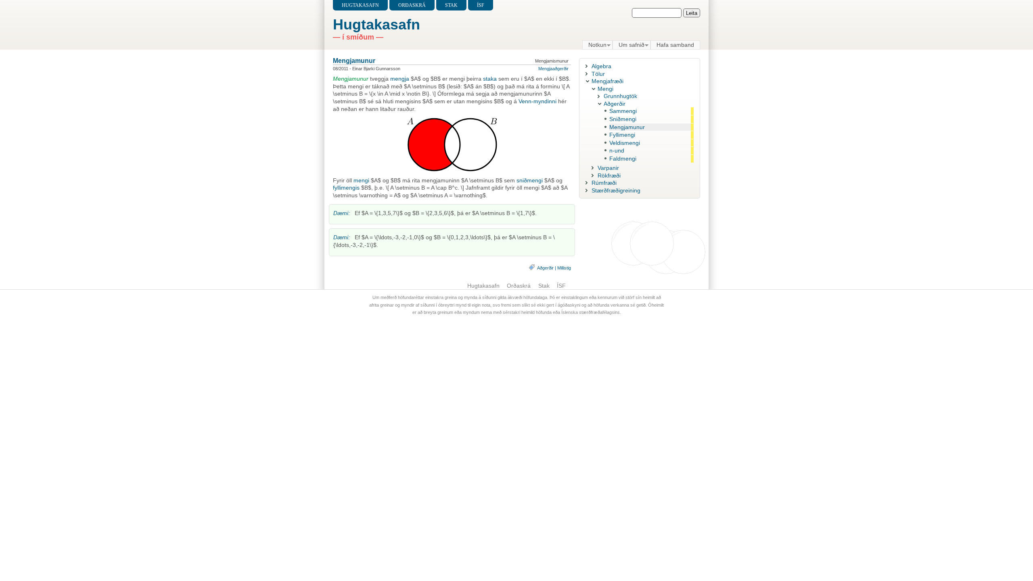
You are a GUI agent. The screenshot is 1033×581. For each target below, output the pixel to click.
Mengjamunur (354, 60)
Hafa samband (675, 45)
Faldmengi (622, 158)
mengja (399, 78)
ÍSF (480, 5)
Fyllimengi (622, 135)
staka (490, 78)
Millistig (564, 267)
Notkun (594, 45)
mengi (361, 180)
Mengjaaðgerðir (553, 68)
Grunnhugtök (620, 96)
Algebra (601, 66)
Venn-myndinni (537, 101)
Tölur (598, 74)
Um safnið (628, 45)
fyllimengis (346, 187)
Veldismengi (624, 143)
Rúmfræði (604, 183)
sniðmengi (529, 180)
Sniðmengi (622, 119)
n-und (616, 150)
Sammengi (623, 111)
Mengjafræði (607, 81)
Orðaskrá (412, 5)
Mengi (605, 89)
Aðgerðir (545, 267)
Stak (451, 5)
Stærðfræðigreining (616, 190)
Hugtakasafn (360, 5)
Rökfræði (609, 175)
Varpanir (608, 168)
